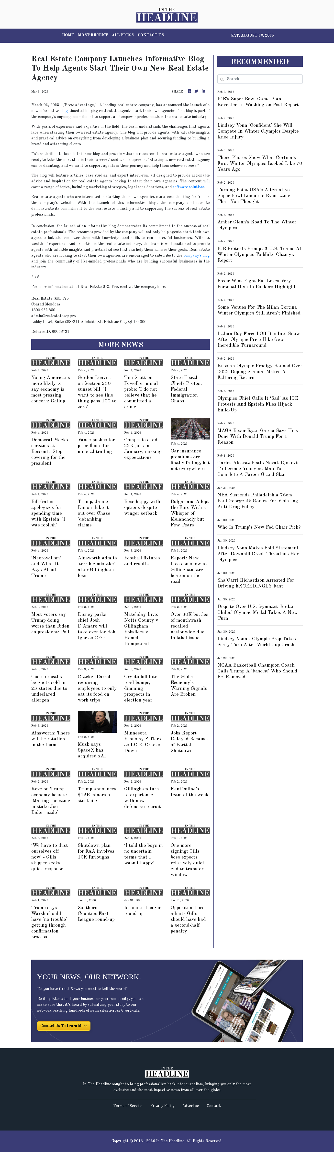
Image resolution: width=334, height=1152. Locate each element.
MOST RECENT (93, 35)
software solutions (189, 187)
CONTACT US (151, 35)
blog (64, 111)
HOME (68, 35)
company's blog (197, 256)
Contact (214, 1106)
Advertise (190, 1106)
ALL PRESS (123, 35)
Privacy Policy (162, 1106)
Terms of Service (127, 1106)
